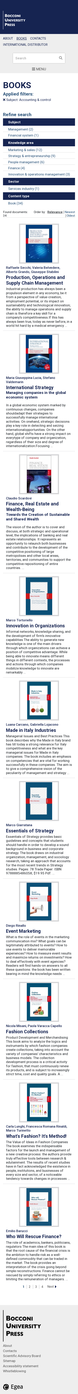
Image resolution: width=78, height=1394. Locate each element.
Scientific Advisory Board (22, 1356)
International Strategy (30, 387)
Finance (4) (16, 168)
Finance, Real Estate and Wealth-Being (32, 506)
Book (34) (15, 203)
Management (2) (20, 129)
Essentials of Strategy (30, 831)
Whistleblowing (14, 1371)
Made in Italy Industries (31, 730)
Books (21, 38)
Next (50, 1286)
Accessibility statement (20, 1366)
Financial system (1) (23, 135)
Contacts (38, 38)
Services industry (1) (23, 189)
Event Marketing (23, 931)
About (8, 38)
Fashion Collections (27, 1031)
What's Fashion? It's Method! (36, 1136)
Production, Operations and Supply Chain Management (35, 280)
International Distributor (25, 45)
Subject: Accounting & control (28, 100)
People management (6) (26, 162)
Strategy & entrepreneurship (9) (31, 156)
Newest (70, 212)
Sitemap (9, 1361)
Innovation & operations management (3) (39, 174)
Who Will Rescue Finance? (33, 1236)
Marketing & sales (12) (25, 150)
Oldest (71, 215)
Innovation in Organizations (35, 626)
